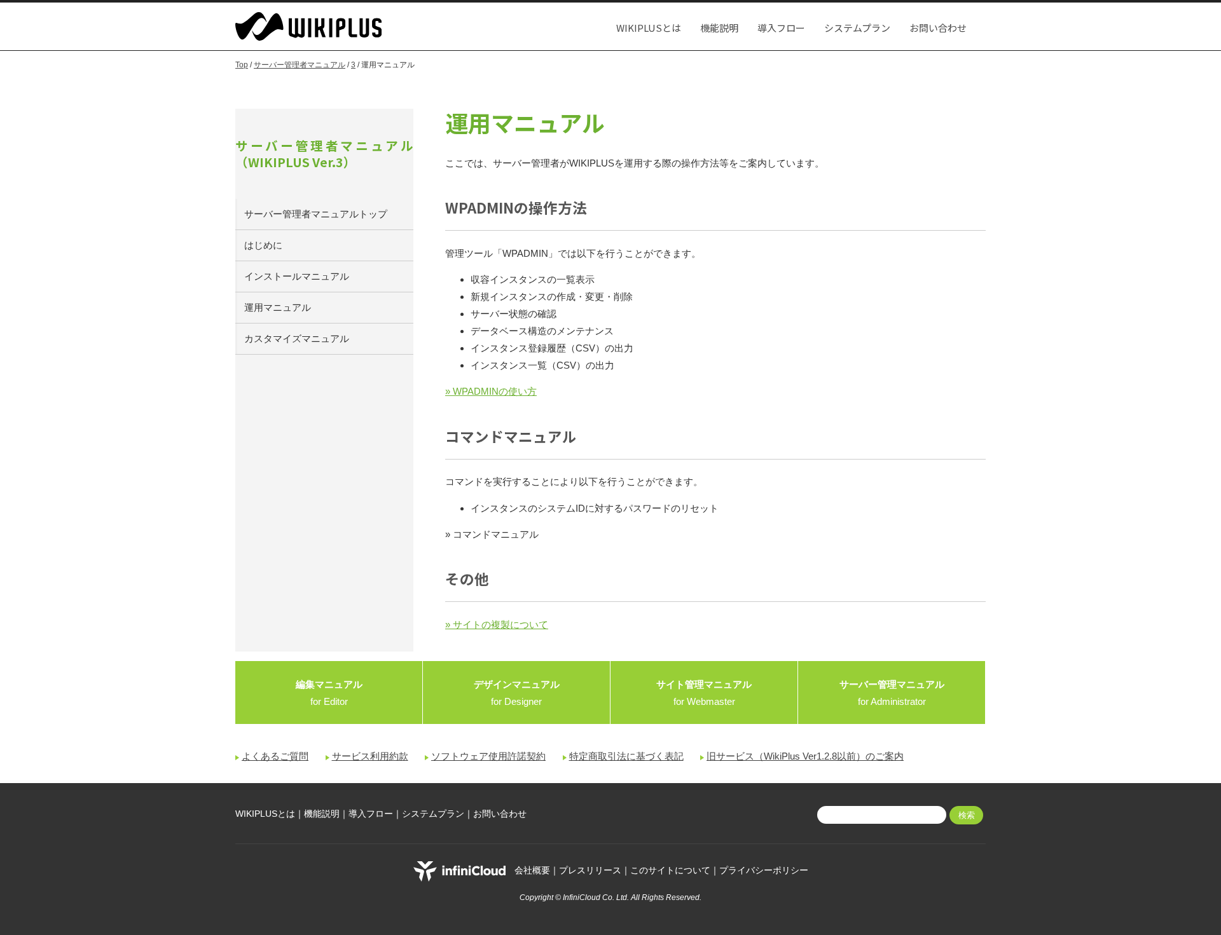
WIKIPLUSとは (648, 27)
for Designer (517, 693)
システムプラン (857, 27)
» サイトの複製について (496, 624)
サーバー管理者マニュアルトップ (315, 213)
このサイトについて (670, 871)
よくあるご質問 (275, 756)
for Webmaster (704, 693)
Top (241, 64)
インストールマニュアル (296, 276)
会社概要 (532, 871)
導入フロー (781, 27)
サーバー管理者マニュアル (299, 64)
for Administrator (891, 693)
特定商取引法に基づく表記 (626, 756)
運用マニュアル (277, 307)
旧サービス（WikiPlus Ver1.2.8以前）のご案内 (805, 756)
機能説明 (719, 27)
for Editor (329, 693)
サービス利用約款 (370, 756)
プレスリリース (590, 871)
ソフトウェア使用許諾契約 (488, 756)
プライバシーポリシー (763, 871)
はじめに (263, 245)
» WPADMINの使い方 (491, 391)
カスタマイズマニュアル (296, 338)
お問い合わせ (938, 27)
